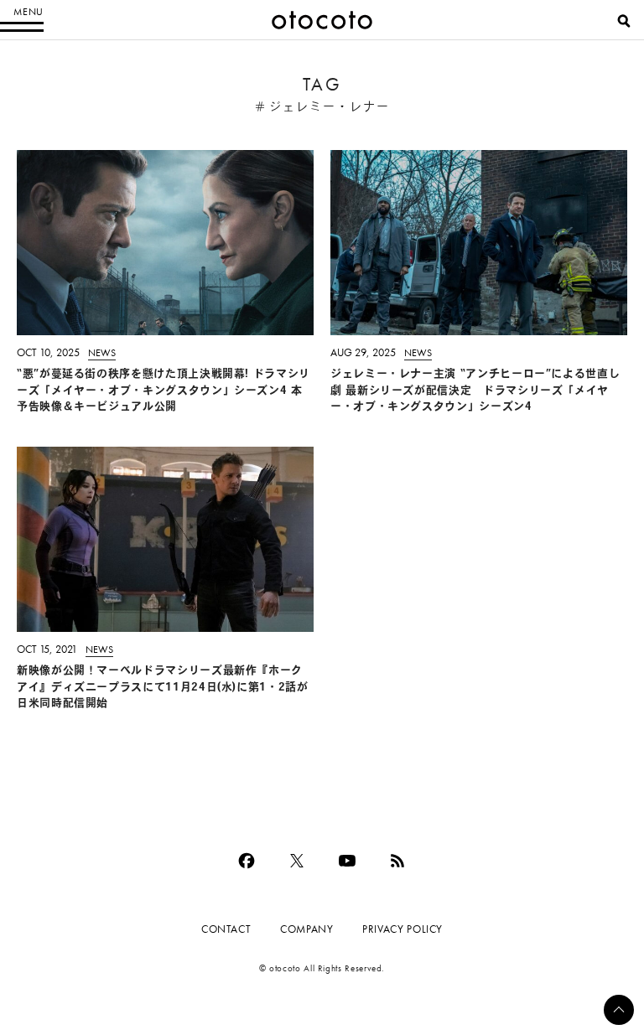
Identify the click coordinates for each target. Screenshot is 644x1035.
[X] (297, 860)
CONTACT (226, 929)
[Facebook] (246, 860)
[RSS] (397, 860)
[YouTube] (347, 860)
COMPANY (306, 929)
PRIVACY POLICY (402, 929)
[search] (624, 21)
